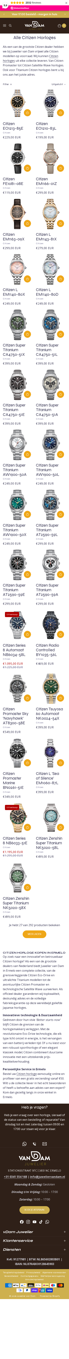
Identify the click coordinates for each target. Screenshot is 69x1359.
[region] (34, 14)
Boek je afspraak (35, 1209)
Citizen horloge (26, 1074)
